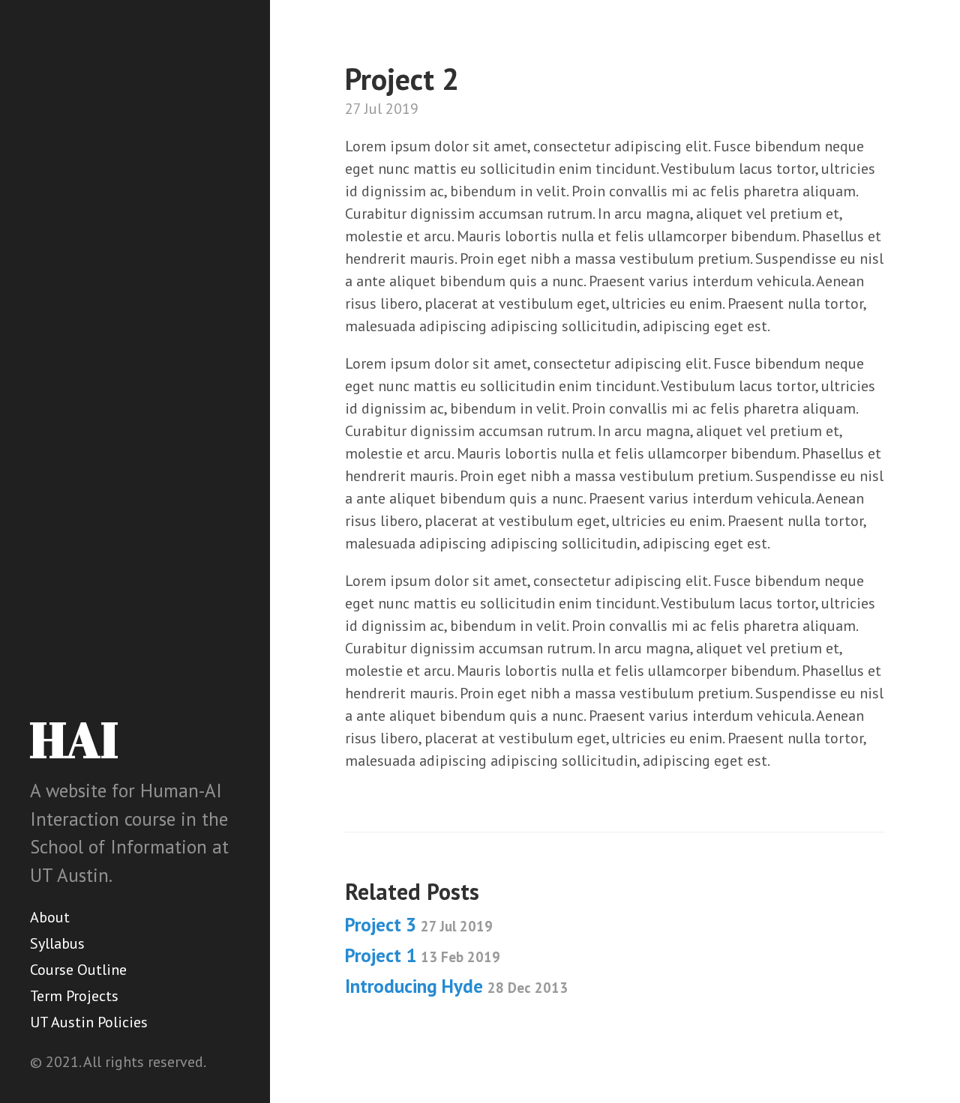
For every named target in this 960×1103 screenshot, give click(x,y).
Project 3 (419, 925)
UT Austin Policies (89, 1022)
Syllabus (57, 943)
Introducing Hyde (456, 986)
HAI (74, 739)
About (50, 917)
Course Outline (78, 969)
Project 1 (422, 955)
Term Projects (74, 996)
